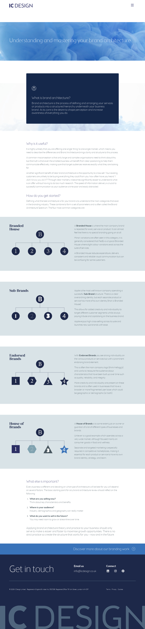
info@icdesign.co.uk (85, 571)
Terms (108, 589)
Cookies (120, 589)
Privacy (114, 589)
